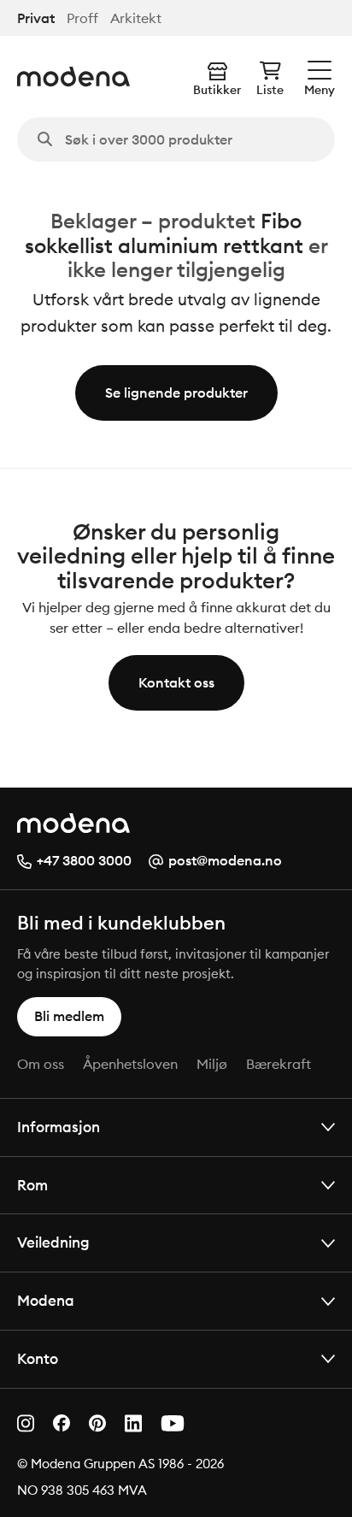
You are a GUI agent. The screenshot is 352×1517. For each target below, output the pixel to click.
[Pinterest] (97, 1423)
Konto (37, 1358)
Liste (270, 89)
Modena (45, 1300)
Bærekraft (278, 1063)
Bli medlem (69, 1015)
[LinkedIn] (133, 1423)
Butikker (217, 89)
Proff (82, 18)
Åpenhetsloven (130, 1063)
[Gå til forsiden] (73, 76)
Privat (36, 18)
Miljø (212, 1063)
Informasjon (58, 1127)
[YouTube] (173, 1423)
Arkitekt (135, 18)
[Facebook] (61, 1422)
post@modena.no (225, 860)
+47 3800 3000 (84, 860)
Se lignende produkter (176, 392)
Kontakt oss (176, 682)
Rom (32, 1185)
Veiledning (53, 1242)
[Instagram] (25, 1423)
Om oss (40, 1063)
